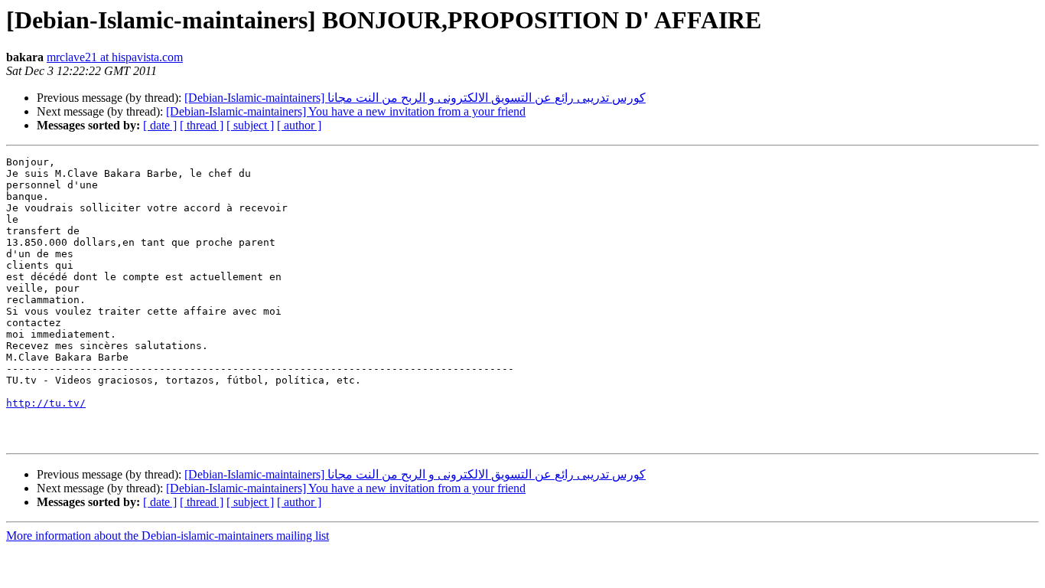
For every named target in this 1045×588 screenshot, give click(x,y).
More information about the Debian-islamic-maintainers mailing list (167, 535)
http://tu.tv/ (46, 403)
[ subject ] (250, 125)
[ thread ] (201, 125)
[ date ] (160, 125)
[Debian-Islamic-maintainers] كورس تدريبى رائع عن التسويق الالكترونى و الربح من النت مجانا (415, 97)
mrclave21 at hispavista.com (115, 57)
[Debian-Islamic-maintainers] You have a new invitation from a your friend (346, 111)
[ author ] (299, 125)
